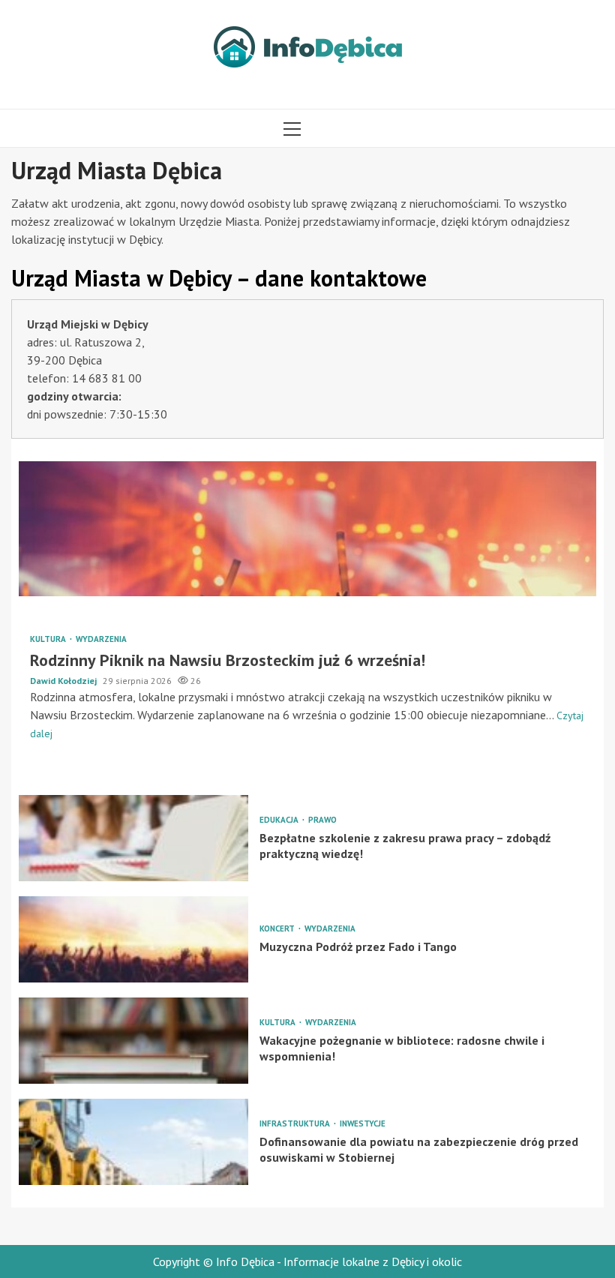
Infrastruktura (296, 1124)
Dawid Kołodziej (64, 680)
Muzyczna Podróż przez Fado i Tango (133, 939)
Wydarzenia (101, 639)
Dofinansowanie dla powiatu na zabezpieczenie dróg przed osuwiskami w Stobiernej (133, 1142)
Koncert (278, 929)
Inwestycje (363, 1124)
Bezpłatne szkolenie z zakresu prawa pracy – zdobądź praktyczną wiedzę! (133, 838)
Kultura (49, 639)
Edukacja (280, 820)
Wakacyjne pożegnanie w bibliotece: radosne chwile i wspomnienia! (133, 1041)
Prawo (322, 820)
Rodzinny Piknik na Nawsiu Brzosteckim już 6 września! (307, 528)
